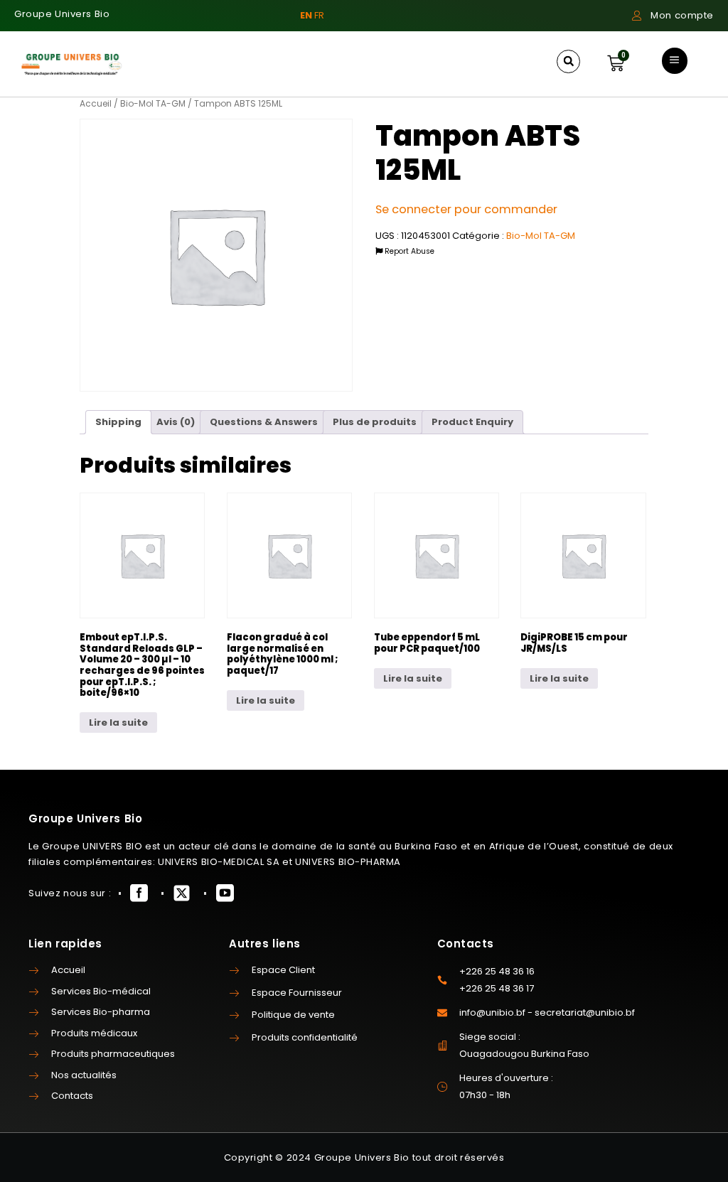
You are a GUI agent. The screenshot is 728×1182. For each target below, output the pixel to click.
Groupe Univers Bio (61, 14)
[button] (568, 61)
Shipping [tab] (118, 422)
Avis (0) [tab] (175, 422)
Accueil (96, 103)
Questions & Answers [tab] (264, 422)
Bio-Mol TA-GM (153, 103)
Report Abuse (408, 251)
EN (306, 15)
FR (319, 15)
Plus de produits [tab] (375, 422)
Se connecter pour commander (466, 209)
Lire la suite (118, 722)
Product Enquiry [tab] (472, 422)
